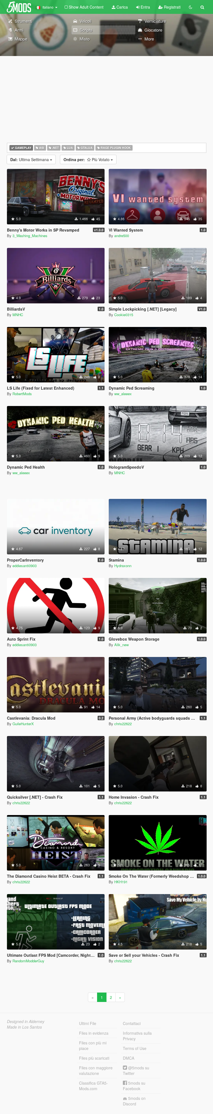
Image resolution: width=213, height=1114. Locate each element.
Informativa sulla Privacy (137, 1035)
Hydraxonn (122, 565)
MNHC (17, 314)
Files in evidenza (93, 1033)
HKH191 (121, 881)
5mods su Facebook (134, 1085)
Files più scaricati (94, 1058)
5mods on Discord (134, 1101)
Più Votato (87, 159)
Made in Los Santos (24, 1027)
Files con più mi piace (92, 1045)
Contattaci (132, 1023)
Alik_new (121, 644)
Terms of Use (134, 1048)
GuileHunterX (23, 723)
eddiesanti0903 (24, 565)
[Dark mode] (190, 7)
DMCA (128, 1058)
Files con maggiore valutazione (96, 1070)
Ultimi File (87, 1023)
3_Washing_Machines (29, 235)
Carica (121, 7)
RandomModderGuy (28, 960)
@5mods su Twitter (136, 1070)
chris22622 (123, 723)
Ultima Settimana (30, 159)
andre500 (121, 235)
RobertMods (22, 393)
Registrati (172, 7)
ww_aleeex (123, 393)
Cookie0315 (123, 314)
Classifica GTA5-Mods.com (93, 1085)
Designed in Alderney (25, 1021)
